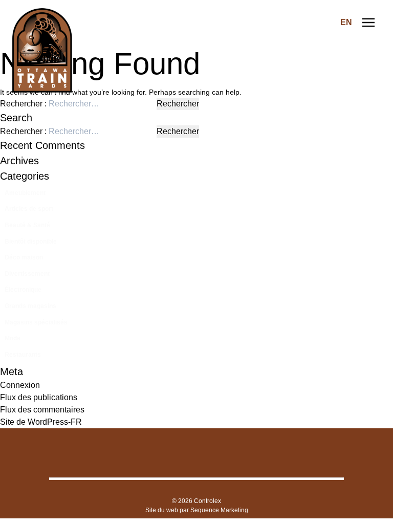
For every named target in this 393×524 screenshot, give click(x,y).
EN (346, 22)
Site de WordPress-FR (41, 422)
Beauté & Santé (27, 225)
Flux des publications (38, 397)
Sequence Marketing (219, 510)
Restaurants (23, 354)
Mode (12, 338)
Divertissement (27, 273)
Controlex (207, 501)
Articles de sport (29, 208)
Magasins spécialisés (36, 322)
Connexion (20, 385)
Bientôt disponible (31, 241)
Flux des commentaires (42, 409)
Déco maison (24, 257)
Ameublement (25, 192)
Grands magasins (30, 306)
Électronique (23, 289)
